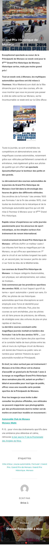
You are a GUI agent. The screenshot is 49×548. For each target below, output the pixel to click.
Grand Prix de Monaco (21, 467)
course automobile (22, 464)
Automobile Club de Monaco (16, 419)
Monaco (29, 470)
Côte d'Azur (7, 464)
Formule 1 (36, 464)
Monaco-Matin (9, 423)
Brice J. (24, 502)
